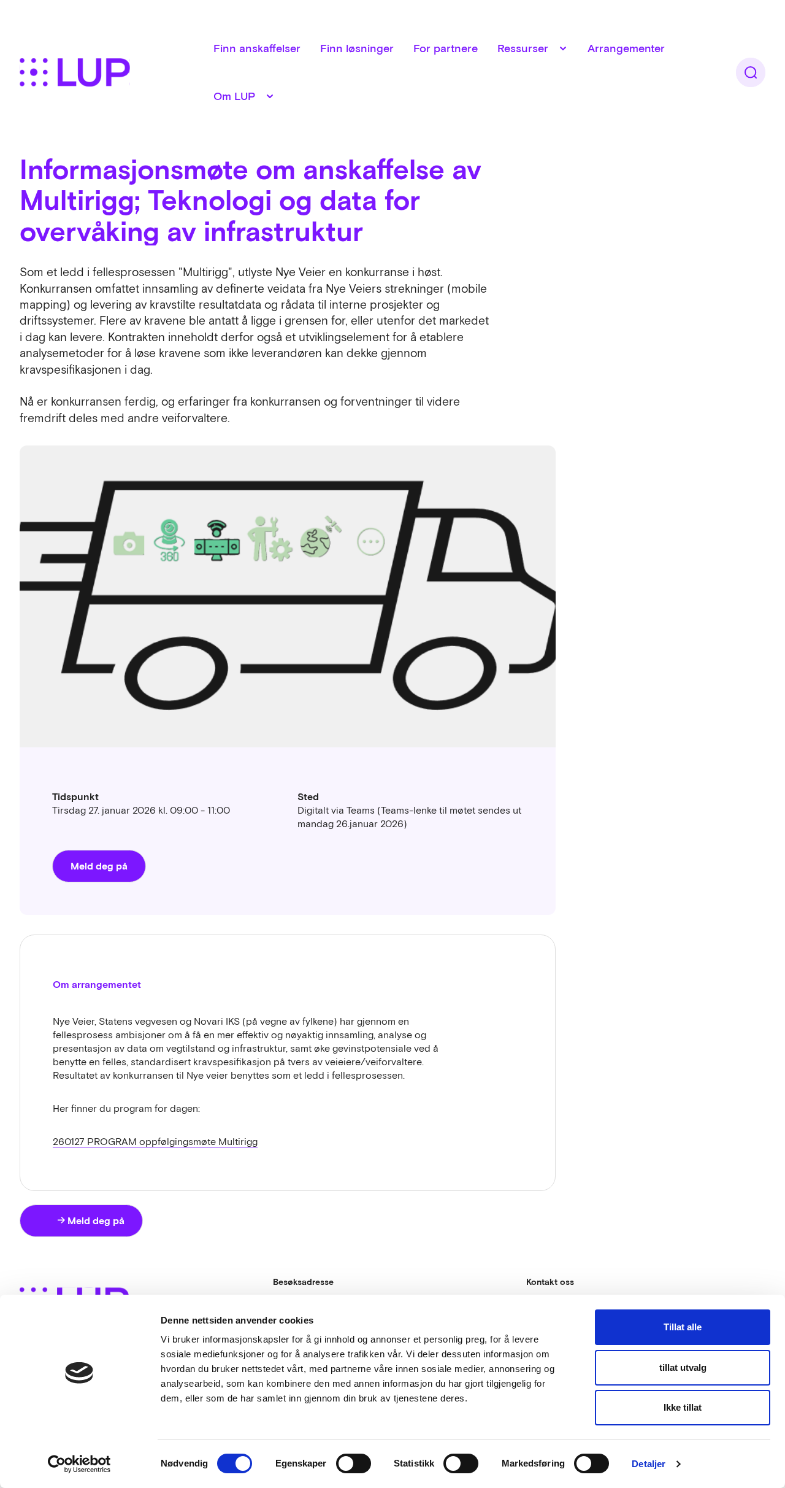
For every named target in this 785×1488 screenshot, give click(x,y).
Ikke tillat (683, 1407)
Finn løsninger (357, 48)
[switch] (353, 1463)
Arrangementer (626, 48)
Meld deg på (99, 865)
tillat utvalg (682, 1367)
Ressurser (522, 48)
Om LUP (234, 96)
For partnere (445, 48)
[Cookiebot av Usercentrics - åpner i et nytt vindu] (79, 1464)
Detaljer (648, 1464)
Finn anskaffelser (257, 48)
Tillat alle (683, 1327)
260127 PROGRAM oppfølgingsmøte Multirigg (155, 1141)
